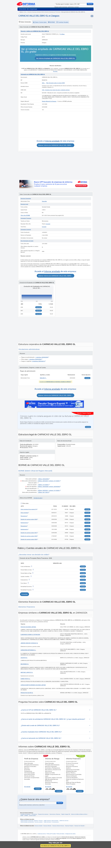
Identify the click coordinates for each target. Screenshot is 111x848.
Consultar (48, 224)
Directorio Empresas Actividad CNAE (35, 12)
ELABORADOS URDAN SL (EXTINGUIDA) (30, 634)
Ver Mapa (62, 34)
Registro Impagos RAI (65, 814)
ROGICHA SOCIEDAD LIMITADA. (28, 627)
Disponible (44, 201)
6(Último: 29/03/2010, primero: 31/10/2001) (49, 481)
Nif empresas (34, 814)
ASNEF (21, 815)
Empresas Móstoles (47, 825)
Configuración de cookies (70, 833)
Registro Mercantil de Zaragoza (49, 101)
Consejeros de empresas (25, 814)
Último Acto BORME (25, 215)
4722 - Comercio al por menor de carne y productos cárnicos (56, 90)
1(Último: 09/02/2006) (43, 479)
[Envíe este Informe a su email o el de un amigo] (92, 16)
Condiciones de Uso (42, 833)
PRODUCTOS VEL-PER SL (27, 692)
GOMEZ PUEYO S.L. (25, 678)
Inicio (25, 12)
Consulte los (55, 381)
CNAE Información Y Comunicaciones (51, 822)
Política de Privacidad (51, 833)
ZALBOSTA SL (24, 657)
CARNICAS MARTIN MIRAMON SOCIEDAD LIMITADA (33, 685)
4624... (44, 83)
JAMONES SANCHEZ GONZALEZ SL (29, 643)
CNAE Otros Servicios (63, 820)
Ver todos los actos (38, 498)
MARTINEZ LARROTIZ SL (27, 672)
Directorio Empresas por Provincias (52, 12)
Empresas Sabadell (38, 825)
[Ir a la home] (26, 3)
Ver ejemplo (27, 786)
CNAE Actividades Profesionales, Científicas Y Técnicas (31, 820)
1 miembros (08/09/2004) (35, 359)
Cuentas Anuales (32, 815)
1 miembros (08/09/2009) (41, 357)
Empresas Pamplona (69, 825)
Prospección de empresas (43, 814)
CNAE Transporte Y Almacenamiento (51, 820)
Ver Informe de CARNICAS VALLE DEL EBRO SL (55, 845)
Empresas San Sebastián (80, 825)
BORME (26, 815)
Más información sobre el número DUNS (55, 83)
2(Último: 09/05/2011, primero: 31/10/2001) (49, 490)
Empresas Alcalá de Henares (58, 825)
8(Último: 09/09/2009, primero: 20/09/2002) (49, 486)
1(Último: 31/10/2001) (43, 484)
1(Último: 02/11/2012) (43, 492)
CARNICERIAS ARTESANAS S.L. (28, 650)
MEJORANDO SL (25, 664)
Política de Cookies (60, 833)
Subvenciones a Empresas (55, 814)
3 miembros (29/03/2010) (38, 361)
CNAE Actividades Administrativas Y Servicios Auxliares (31, 822)
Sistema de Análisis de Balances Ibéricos (79, 814)
